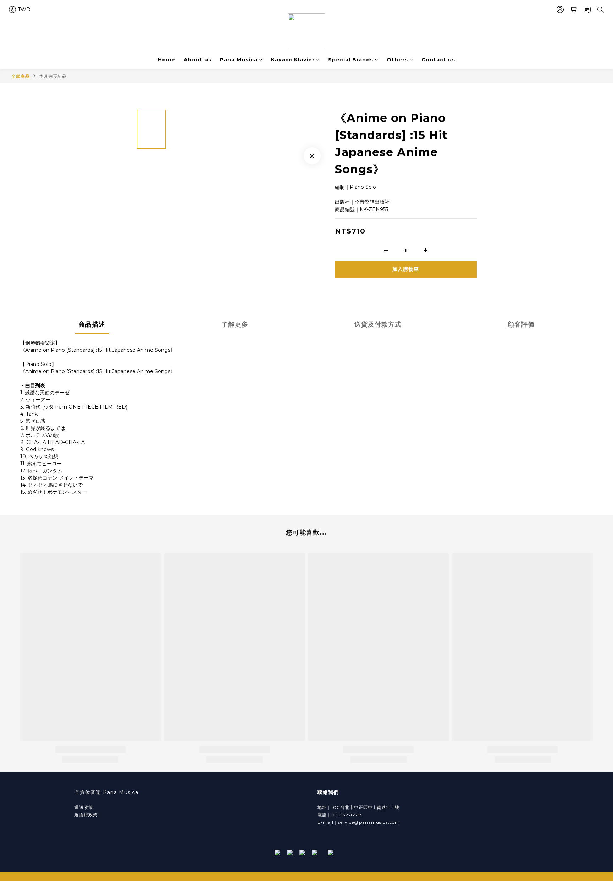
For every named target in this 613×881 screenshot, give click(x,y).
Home (166, 59)
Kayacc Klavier (293, 59)
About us (197, 59)
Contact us (438, 59)
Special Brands (350, 59)
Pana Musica (239, 59)
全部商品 (20, 76)
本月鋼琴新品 (53, 76)
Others (397, 59)
